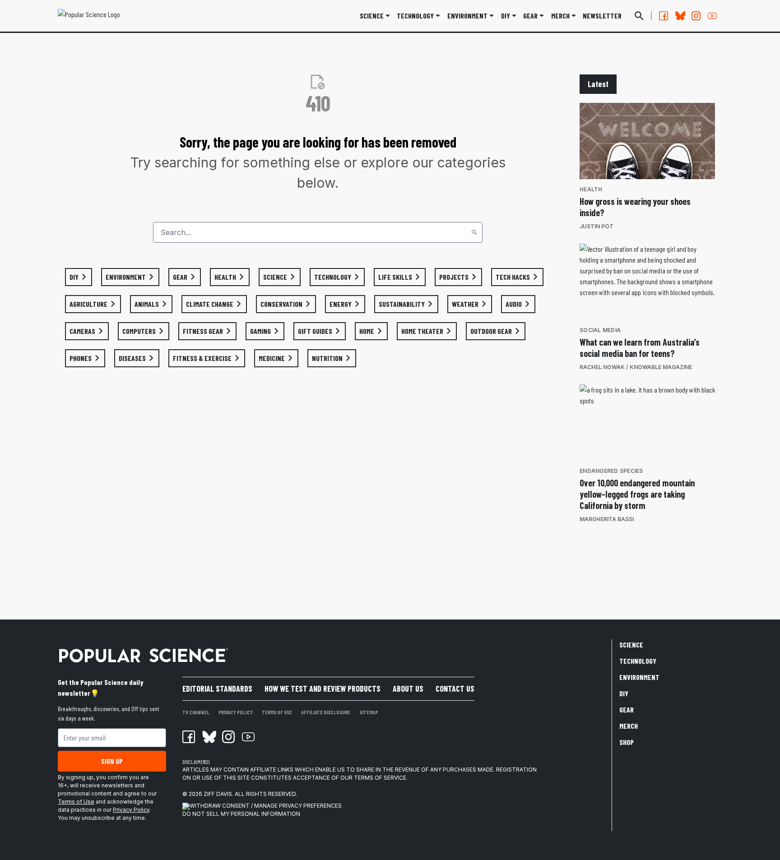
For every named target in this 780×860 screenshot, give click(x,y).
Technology (415, 15)
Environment (467, 15)
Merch (628, 725)
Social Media (600, 330)
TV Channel (195, 712)
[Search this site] (639, 15)
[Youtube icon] (248, 737)
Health (591, 189)
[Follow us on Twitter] (679, 15)
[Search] (474, 232)
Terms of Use (76, 801)
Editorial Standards (217, 689)
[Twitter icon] (208, 737)
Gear (530, 15)
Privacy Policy (131, 809)
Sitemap (368, 712)
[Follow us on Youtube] (712, 15)
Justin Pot (596, 226)
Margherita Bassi (607, 519)
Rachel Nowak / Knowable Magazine (636, 367)
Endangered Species (611, 471)
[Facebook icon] (188, 737)
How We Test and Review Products (323, 689)
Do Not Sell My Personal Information (241, 813)
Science (372, 15)
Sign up (112, 761)
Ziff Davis (218, 794)
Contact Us (455, 689)
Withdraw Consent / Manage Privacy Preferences (266, 805)
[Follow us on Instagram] (696, 15)
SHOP (626, 742)
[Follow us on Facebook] (663, 15)
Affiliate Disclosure (325, 712)
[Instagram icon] (228, 737)
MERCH (560, 15)
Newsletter (602, 15)
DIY (505, 15)
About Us (408, 689)
